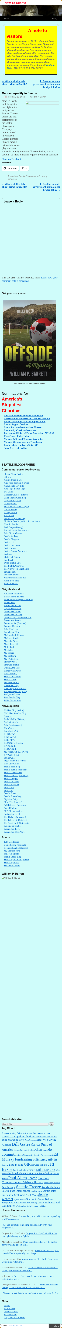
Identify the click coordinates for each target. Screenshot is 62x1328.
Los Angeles (18, 1170)
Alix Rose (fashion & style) (16, 483)
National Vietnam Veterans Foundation (30, 1173)
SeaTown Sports (11, 853)
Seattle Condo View (13, 772)
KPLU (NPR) (10, 746)
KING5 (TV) (10, 737)
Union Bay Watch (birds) (15, 688)
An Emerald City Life (14, 486)
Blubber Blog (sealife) (14, 710)
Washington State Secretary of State (31, 1206)
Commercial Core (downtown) (17, 617)
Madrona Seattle (11, 638)
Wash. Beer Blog (11, 580)
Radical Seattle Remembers (16, 530)
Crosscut (8, 716)
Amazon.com (41, 1133)
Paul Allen (17, 1177)
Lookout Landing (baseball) (16, 848)
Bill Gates (21, 1144)
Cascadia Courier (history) (16, 494)
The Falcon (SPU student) (16, 820)
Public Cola (9, 758)
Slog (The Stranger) (13, 802)
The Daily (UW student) (15, 817)
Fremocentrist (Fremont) (15, 623)
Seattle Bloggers (11, 539)
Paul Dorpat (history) (13, 527)
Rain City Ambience (13, 533)
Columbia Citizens (12, 611)
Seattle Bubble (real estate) (16, 769)
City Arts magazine (12, 500)
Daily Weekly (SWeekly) (15, 719)
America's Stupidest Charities (18, 1136)
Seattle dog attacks (52, 1183)
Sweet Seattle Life (12, 562)
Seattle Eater (9, 542)
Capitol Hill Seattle (12, 608)
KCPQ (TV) (9, 734)
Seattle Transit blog (12, 796)
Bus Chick (8, 491)
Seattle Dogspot (11, 778)
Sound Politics (10, 808)
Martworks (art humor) (14, 518)
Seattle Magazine (11, 784)
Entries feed (9, 1308)
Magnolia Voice (11, 641)
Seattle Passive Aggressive (16, 551)
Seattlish (8, 554)
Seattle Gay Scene (12, 545)
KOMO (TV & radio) (14, 743)
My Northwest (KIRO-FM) (16, 752)
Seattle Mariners (50, 1187)
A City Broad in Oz (12, 480)
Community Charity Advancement (38, 1155)
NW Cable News (11, 755)
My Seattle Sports (12, 850)
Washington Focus (12, 829)
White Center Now (12, 700)
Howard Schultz (39, 1165)
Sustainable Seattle (12, 814)
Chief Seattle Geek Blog (15, 497)
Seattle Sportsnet (11, 862)
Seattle (32, 1178)
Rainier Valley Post (12, 670)
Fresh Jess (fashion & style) (16, 506)
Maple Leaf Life (11, 644)
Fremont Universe (12, 626)
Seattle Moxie (10, 548)
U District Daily (11, 685)
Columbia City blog (13, 614)
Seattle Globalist (11, 781)
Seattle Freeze (28, 1186)
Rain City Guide (11, 763)
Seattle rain (36, 1191)
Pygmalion (13, 176)
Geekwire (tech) (11, 722)
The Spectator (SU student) (16, 823)
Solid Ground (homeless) (15, 805)
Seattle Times (10, 793)
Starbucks (32, 1199)
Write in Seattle (11, 583)
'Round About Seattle (13, 474)
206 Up (7, 477)
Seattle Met (9, 787)
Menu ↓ (54, 18)
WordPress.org (10, 1314)
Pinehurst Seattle (11, 664)
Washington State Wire (14, 832)
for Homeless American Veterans (23, 427)
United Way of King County (32, 1203)
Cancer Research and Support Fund (24, 421)
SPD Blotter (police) (13, 811)
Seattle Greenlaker (12, 676)
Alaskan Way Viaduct (14, 1133)
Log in (7, 1305)
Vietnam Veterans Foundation (23, 442)
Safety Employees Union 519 (21, 445)
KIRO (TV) (9, 740)
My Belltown (10, 656)
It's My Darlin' (10, 512)
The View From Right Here (16, 569)
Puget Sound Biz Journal (15, 760)
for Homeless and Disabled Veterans (27, 418)
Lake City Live (11, 629)
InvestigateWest (11, 731)
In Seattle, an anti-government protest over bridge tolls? (46, 84)
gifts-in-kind (16, 1164)
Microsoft (29, 1169)
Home (6, 18)
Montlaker (8, 650)
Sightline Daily (11, 799)
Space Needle (20, 1199)
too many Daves (11, 574)
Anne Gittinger (30, 1140)
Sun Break (8, 560)
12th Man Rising (11, 842)
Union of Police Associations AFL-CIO (29, 433)
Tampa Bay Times (11, 1202)
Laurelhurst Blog (11, 632)
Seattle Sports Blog (12, 856)
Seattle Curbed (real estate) (16, 775)
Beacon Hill (9, 602)
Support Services (16, 424)
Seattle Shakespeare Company (33, 176)
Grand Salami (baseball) (15, 845)
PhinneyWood (10, 661)
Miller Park (9, 647)
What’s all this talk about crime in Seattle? (15, 83)
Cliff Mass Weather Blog (15, 713)
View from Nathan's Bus (15, 577)
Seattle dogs (8, 1187)
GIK (27, 1164)
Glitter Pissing (10, 509)
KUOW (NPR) (10, 749)
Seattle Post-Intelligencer (16, 1190)
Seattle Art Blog (11, 536)
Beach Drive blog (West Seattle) (18, 599)
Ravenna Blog (10, 673)
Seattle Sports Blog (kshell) (16, 859)
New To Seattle (15, 2)
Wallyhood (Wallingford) (15, 691)
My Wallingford (11, 659)
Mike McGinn (45, 1170)
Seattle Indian (10, 679)
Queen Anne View (12, 667)
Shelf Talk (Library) (13, 557)
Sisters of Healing (15, 448)
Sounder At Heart (12, 865)
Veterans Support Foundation (23, 415)
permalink (12, 178)
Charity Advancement (20, 430)
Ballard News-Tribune (14, 596)
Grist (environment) (13, 725)
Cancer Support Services (24, 1150)
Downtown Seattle (12, 620)
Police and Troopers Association (23, 439)
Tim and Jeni (10, 572)
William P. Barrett (38, 96)
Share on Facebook (11, 159)
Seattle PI (8, 790)
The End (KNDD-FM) (14, 566)
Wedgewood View (12, 694)
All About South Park (14, 593)
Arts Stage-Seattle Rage (14, 488)
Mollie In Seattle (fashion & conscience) (22, 521)
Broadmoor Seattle (12, 605)
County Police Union (16, 436)
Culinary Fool (10, 503)
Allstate (29, 1133)
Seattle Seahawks (15, 1194)
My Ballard (9, 653)
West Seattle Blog (12, 697)
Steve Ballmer (46, 1199)
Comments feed (11, 1311)
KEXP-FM (9, 515)
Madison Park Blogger (14, 635)
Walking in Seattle (12, 826)
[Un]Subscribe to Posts (14, 1317)
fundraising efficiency (31, 1159)
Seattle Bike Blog (12, 766)
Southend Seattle (11, 682)
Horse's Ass (9, 728)
